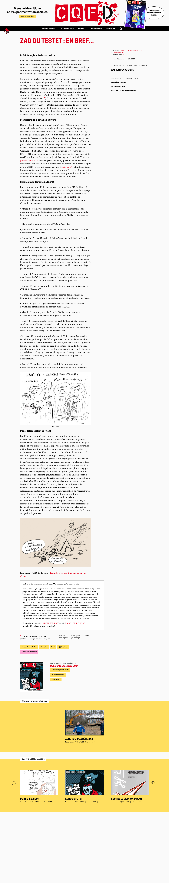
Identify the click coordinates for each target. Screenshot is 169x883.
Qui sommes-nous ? (49, 28)
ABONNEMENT (51, 624)
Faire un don (56, 679)
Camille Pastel (120, 53)
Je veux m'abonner (58, 674)
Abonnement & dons (27, 16)
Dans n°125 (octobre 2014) (33, 759)
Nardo (125, 55)
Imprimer (64, 647)
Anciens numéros (67, 28)
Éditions (81, 28)
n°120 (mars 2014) (85, 742)
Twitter (34, 647)
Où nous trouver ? (95, 28)
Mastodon (44, 647)
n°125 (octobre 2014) (64, 666)
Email (53, 647)
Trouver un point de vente (60, 670)
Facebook (25, 647)
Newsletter (110, 28)
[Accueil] (84, 13)
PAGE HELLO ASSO (75, 624)
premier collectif (28, 161)
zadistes (65, 167)
